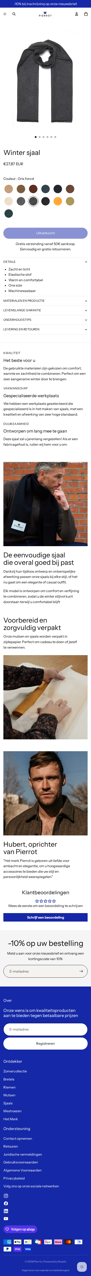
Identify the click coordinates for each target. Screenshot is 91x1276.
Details (9, 262)
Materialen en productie (24, 301)
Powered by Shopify (54, 1261)
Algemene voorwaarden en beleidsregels (45, 1270)
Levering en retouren (21, 329)
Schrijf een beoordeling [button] (45, 917)
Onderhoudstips (17, 320)
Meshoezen (12, 1111)
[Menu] (5, 14)
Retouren (10, 1146)
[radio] (8, 189)
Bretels (8, 1079)
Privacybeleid (14, 1178)
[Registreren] (81, 971)
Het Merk (10, 1119)
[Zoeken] (14, 14)
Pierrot (38, 1261)
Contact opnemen (17, 1138)
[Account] (76, 14)
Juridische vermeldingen (22, 1154)
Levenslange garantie (22, 310)
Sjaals (8, 1103)
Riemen (9, 1087)
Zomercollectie (15, 1071)
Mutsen (9, 1095)
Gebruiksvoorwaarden (20, 1162)
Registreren (45, 1043)
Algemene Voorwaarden (22, 1170)
